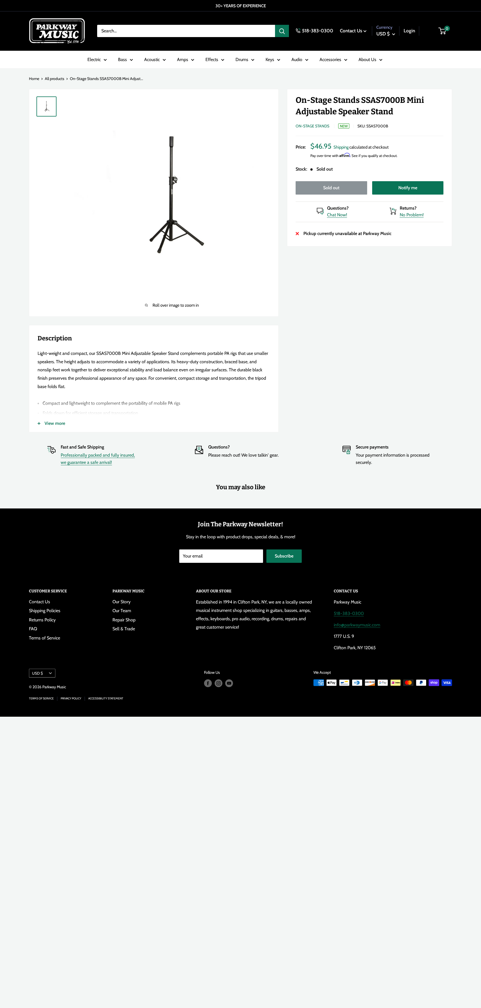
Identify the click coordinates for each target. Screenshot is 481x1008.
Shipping (341, 147)
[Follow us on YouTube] (229, 683)
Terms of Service (44, 638)
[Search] (282, 31)
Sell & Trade (123, 628)
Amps (182, 59)
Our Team (121, 610)
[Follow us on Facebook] (208, 683)
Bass (122, 59)
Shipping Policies (44, 610)
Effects (211, 59)
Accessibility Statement (105, 698)
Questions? (338, 208)
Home (34, 78)
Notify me (407, 187)
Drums (241, 59)
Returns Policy (42, 619)
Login (409, 30)
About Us (367, 59)
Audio (296, 59)
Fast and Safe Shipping (82, 447)
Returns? (408, 208)
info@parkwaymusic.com (357, 624)
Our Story (121, 601)
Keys (270, 59)
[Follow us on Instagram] (218, 683)
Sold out (331, 187)
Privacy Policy (71, 698)
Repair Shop (124, 619)
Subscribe (284, 556)
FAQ (33, 628)
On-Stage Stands (312, 126)
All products (54, 78)
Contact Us (351, 30)
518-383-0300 (317, 30)
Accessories (330, 59)
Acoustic (152, 59)
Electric (94, 59)
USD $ (37, 673)
